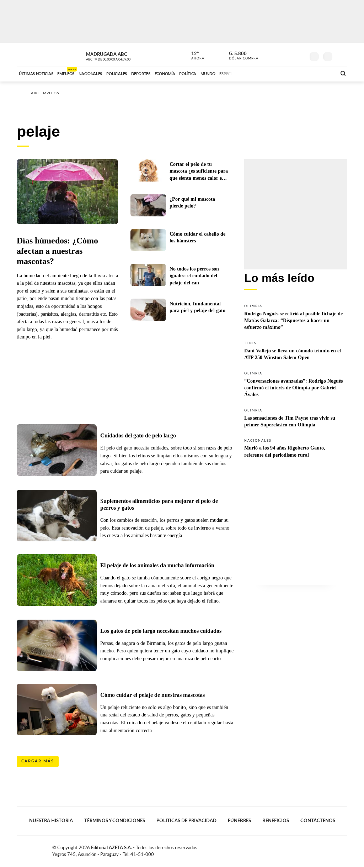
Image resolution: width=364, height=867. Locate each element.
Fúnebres (239, 821)
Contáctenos (317, 821)
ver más (194, 56)
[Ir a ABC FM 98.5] (321, 73)
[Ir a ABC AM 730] (293, 73)
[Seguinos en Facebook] (267, 55)
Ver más (295, 317)
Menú (341, 55)
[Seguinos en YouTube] (289, 55)
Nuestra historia (51, 821)
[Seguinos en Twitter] (278, 55)
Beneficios (275, 821)
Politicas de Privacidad (186, 821)
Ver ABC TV (121, 55)
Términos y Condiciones (114, 821)
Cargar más (37, 761)
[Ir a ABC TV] (273, 73)
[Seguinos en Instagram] (299, 55)
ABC (35, 55)
